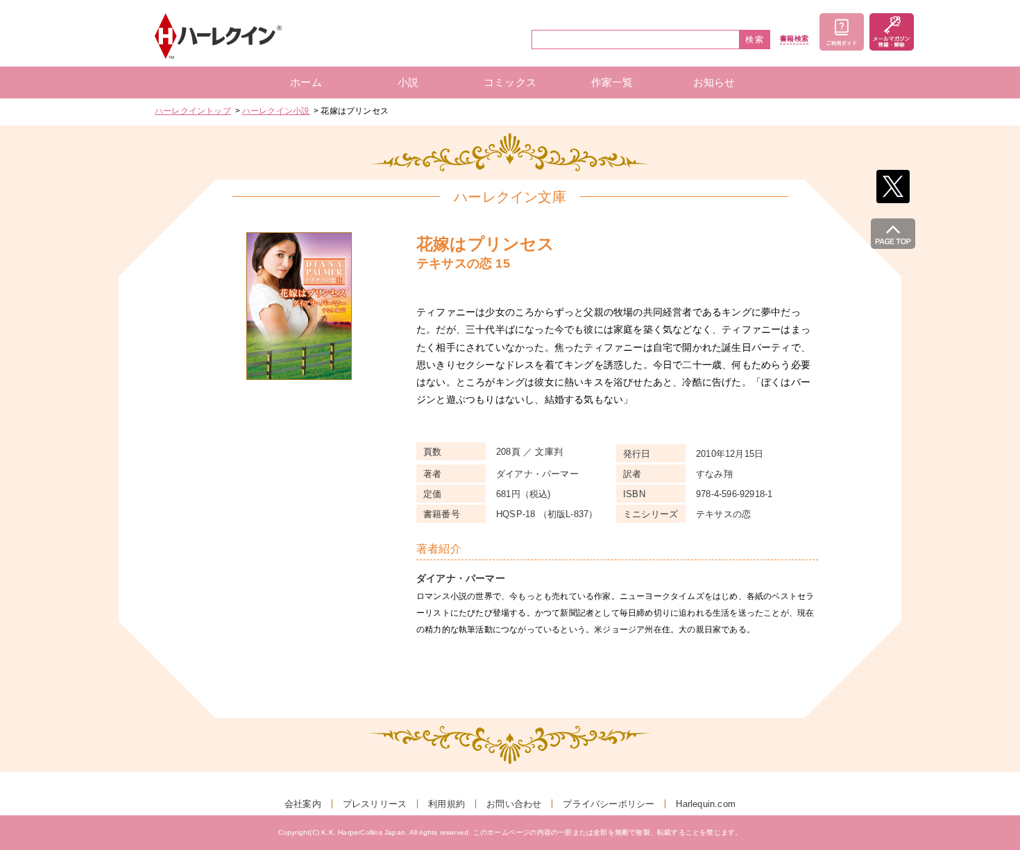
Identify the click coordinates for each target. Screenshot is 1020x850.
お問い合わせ (513, 803)
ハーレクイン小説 (276, 111)
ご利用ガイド (841, 32)
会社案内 (302, 803)
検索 (755, 39)
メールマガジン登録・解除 (891, 32)
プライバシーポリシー (608, 803)
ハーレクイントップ (193, 111)
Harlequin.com (706, 803)
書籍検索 (794, 38)
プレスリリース (375, 803)
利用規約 (446, 803)
